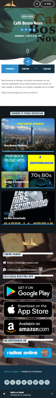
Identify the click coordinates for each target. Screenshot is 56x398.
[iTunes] (24, 382)
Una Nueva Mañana (15, 145)
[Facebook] (35, 382)
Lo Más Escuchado (15, 218)
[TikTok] (12, 382)
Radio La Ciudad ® (12, 372)
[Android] (41, 382)
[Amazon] (47, 382)
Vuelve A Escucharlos (16, 182)
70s (6, 141)
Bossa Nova (27, 16)
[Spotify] (18, 382)
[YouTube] (6, 382)
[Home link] (10, 4)
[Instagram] (29, 382)
